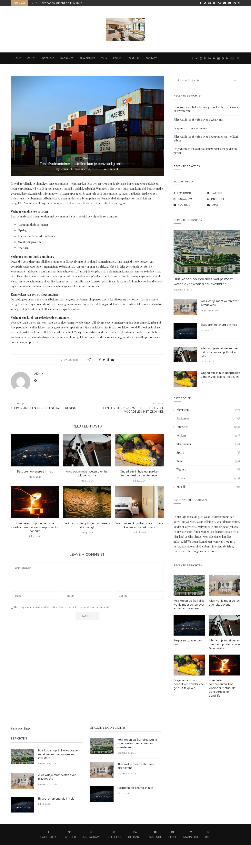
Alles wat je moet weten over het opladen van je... (87, 473)
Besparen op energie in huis (35, 471)
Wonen (31, 58)
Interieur (48, 58)
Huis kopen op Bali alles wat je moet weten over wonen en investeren (203, 281)
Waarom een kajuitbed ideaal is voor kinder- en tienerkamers (139, 525)
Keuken (118, 58)
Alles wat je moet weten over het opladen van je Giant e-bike (219, 352)
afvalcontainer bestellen (79, 203)
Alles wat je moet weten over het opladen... (74, 3)
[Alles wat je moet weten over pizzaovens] (185, 307)
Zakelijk (134, 58)
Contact (151, 58)
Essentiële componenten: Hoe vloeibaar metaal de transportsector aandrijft (35, 527)
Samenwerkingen (21, 728)
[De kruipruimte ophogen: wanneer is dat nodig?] (87, 502)
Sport (208, 452)
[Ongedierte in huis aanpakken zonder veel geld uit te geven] (139, 450)
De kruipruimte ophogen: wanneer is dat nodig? (87, 525)
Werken (208, 469)
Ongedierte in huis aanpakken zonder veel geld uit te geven (139, 473)
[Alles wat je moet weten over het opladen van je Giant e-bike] (87, 450)
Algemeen (208, 410)
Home (17, 58)
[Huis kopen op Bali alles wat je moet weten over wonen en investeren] (207, 252)
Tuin (104, 58)
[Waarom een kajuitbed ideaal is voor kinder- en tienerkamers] (139, 502)
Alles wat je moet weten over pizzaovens (198, 119)
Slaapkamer (87, 58)
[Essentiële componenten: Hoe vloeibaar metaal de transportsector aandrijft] (35, 502)
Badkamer (67, 58)
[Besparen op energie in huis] (35, 450)
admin (64, 169)
